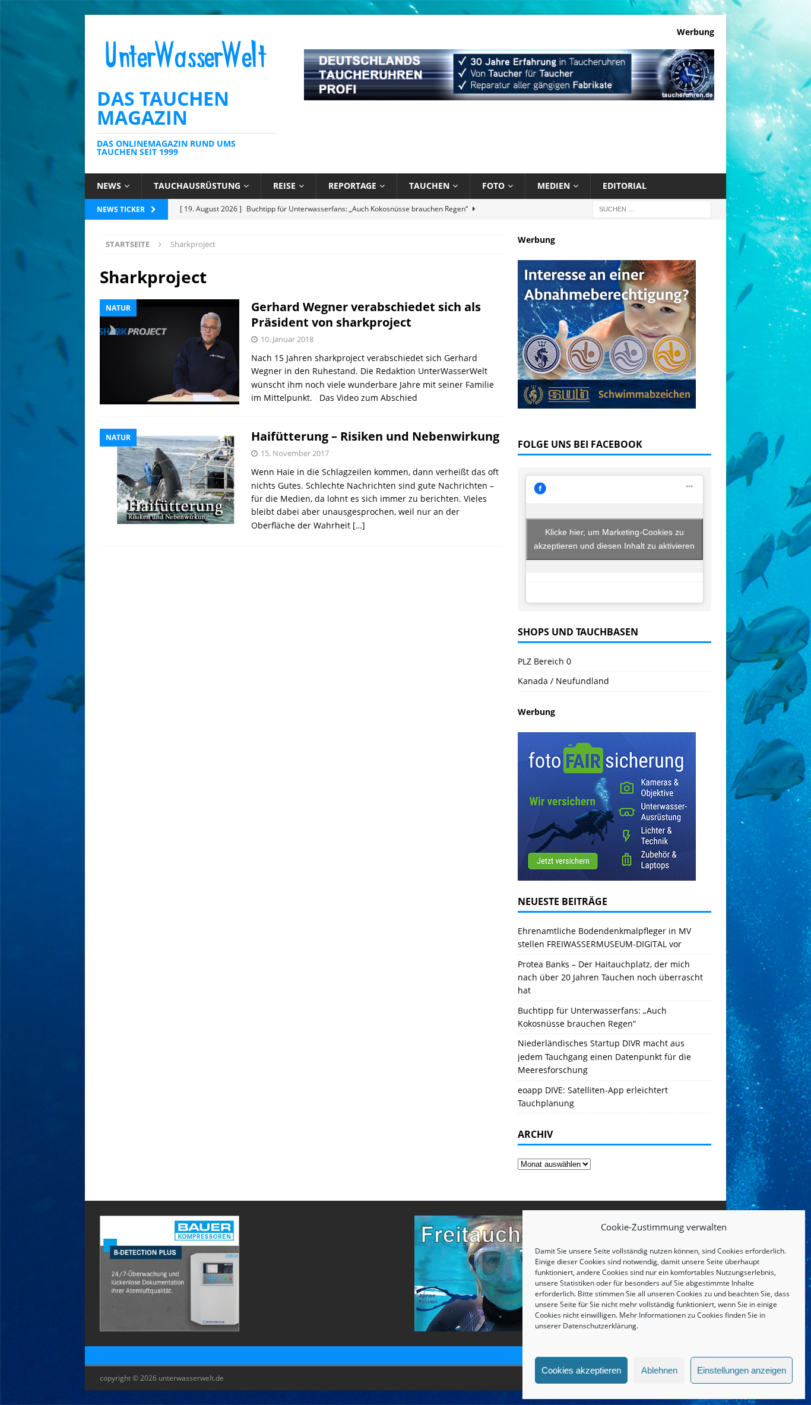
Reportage (352, 185)
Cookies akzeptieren (581, 1370)
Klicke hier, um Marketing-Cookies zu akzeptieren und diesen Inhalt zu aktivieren (614, 538)
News (109, 185)
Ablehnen (659, 1370)
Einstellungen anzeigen (741, 1370)
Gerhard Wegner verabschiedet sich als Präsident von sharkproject (366, 314)
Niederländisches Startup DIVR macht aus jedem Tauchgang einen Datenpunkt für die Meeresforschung (604, 1056)
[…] (359, 525)
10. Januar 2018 (287, 339)
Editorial (625, 185)
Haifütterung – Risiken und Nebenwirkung (375, 436)
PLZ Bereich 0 (544, 661)
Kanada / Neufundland (563, 680)
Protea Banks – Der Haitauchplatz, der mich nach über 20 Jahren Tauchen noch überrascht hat (610, 977)
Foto (493, 185)
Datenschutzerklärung (599, 1326)
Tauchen (429, 185)
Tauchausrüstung (197, 185)
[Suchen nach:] (652, 208)
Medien (553, 185)
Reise (284, 185)
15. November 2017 (295, 453)
